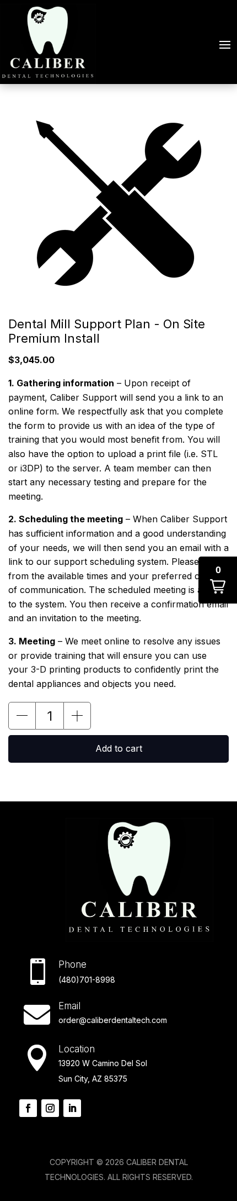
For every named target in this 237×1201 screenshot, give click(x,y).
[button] (22, 716)
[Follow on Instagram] (50, 1108)
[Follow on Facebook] (28, 1108)
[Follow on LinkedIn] (72, 1108)
